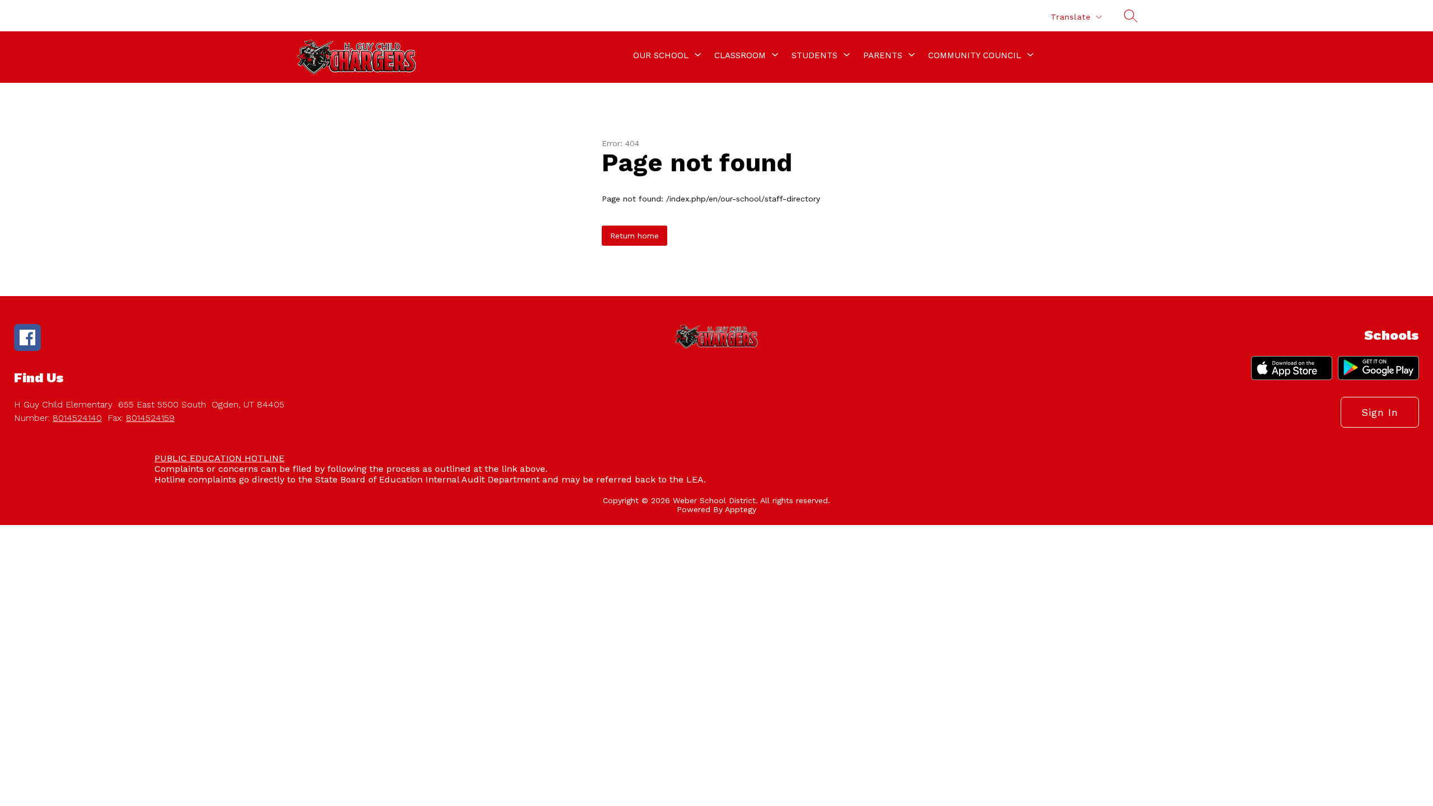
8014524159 (150, 418)
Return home (634, 235)
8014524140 (77, 418)
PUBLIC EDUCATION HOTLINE (219, 458)
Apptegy (740, 509)
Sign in (1379, 412)
